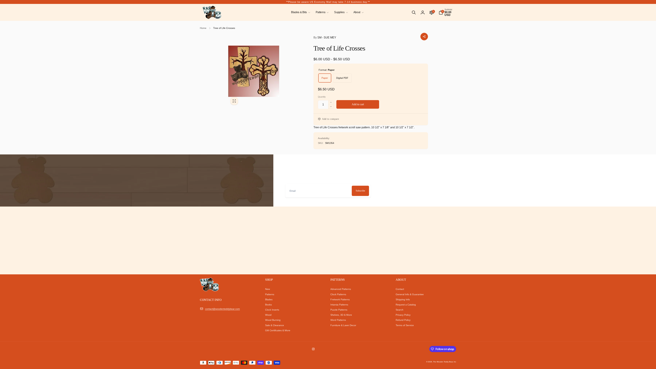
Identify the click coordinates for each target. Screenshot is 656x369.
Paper (325, 78)
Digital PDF (342, 78)
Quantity (322, 97)
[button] (300, 12)
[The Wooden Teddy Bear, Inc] (209, 290)
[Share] (424, 36)
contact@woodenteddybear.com (222, 309)
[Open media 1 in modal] (264, 71)
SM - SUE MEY (324, 37)
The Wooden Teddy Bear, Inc (444, 362)
